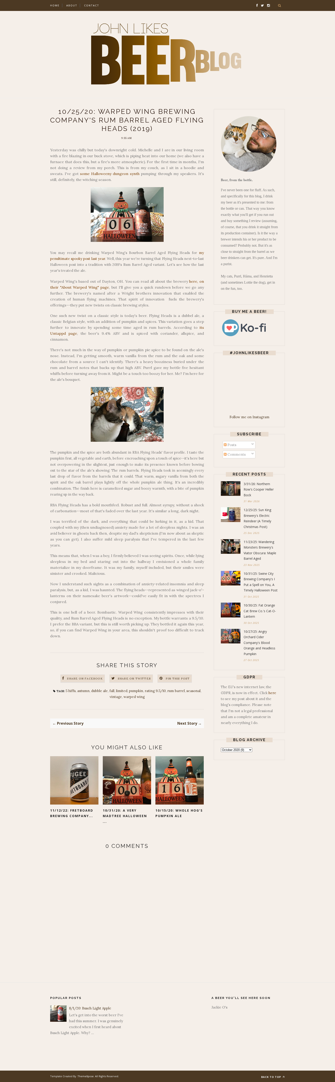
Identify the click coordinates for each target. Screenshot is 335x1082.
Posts (231, 445)
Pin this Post (178, 678)
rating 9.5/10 (155, 691)
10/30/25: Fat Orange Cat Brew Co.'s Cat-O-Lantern (260, 611)
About (71, 5)
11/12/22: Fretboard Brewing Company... (71, 813)
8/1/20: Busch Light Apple (90, 1008)
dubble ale (99, 691)
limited (121, 691)
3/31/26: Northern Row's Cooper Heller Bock (259, 489)
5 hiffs (71, 691)
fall (111, 691)
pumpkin (136, 691)
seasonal (193, 691)
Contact (91, 5)
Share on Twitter (134, 678)
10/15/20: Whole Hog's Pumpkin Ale (179, 813)
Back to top (271, 1077)
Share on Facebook (85, 678)
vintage (116, 697)
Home (54, 5)
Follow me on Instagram (249, 417)
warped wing (134, 697)
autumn (83, 691)
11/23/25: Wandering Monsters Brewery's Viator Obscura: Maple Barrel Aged (260, 550)
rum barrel (176, 691)
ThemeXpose (85, 1076)
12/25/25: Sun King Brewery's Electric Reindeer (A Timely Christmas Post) (257, 518)
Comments (236, 454)
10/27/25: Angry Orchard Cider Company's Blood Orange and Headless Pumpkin (259, 642)
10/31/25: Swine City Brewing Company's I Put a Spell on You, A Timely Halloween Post (261, 582)
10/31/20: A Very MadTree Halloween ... (125, 816)
